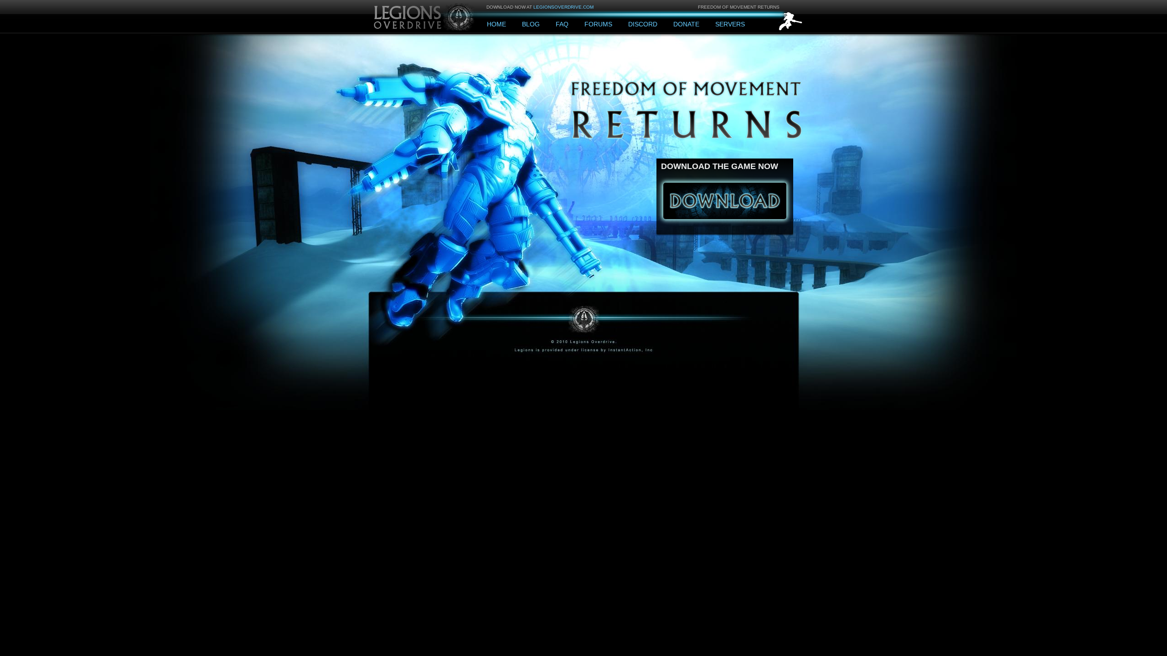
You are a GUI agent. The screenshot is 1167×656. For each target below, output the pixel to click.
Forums (598, 24)
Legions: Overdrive (424, 16)
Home (496, 24)
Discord (642, 24)
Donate (686, 24)
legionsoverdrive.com (563, 7)
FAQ (562, 24)
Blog (531, 24)
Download (724, 201)
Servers (730, 24)
